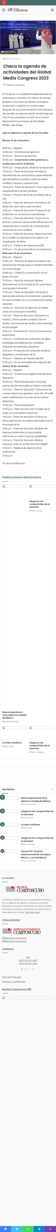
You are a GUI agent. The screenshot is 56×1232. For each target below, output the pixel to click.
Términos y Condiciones (13, 981)
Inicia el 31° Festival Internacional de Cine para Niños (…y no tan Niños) (35, 854)
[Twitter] (26, 969)
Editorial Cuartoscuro (15, 85)
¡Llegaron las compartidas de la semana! (39, 504)
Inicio (7, 59)
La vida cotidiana (12, 742)
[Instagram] (30, 969)
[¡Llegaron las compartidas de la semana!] (41, 491)
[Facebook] (22, 969)
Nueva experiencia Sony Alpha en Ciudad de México (14, 715)
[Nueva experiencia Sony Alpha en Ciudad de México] (14, 597)
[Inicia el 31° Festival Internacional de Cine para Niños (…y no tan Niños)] (10, 855)
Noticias (15, 59)
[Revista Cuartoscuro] (19, 9)
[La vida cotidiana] (14, 733)
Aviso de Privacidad (11, 977)
